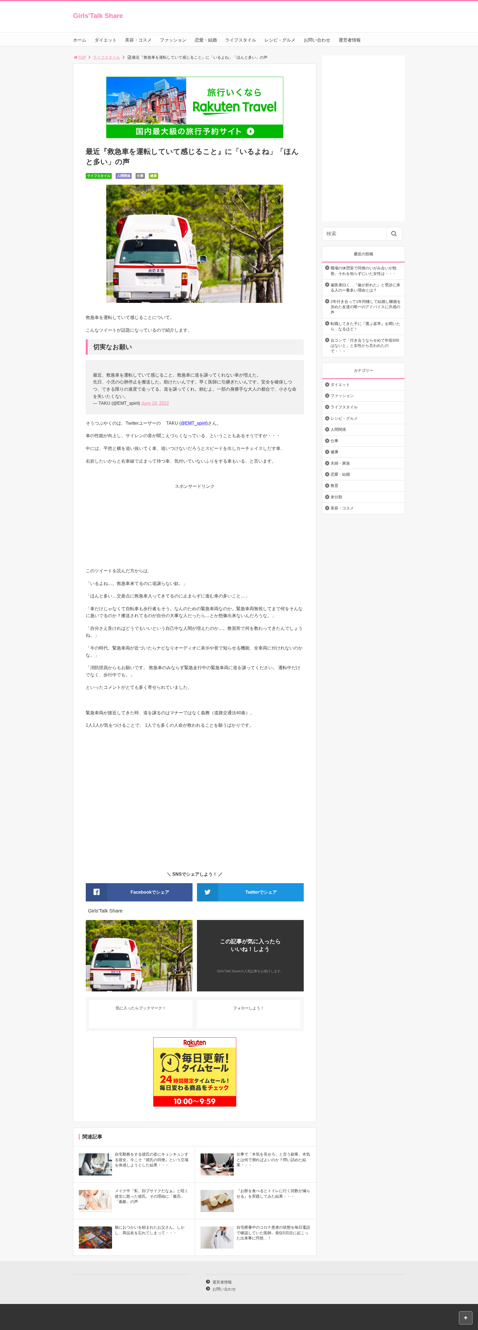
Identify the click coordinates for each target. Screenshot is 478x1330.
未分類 (336, 497)
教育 (334, 485)
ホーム (79, 40)
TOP (82, 57)
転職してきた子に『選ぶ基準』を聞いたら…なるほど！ (365, 326)
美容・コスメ (138, 40)
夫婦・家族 (340, 463)
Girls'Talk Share (98, 15)
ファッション (173, 40)
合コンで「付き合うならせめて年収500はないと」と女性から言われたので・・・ (365, 345)
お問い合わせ (317, 40)
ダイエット (106, 40)
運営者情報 (350, 40)
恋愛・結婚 (206, 40)
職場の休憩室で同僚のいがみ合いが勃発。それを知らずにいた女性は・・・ (363, 271)
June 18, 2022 (155, 403)
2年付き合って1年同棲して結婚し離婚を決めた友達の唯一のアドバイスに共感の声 (366, 307)
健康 (153, 176)
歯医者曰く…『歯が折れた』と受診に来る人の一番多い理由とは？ (365, 288)
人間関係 (123, 176)
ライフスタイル (240, 40)
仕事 (140, 176)
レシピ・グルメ (279, 40)
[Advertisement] (195, 528)
